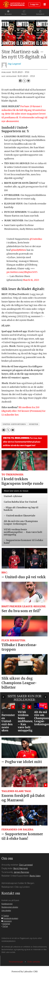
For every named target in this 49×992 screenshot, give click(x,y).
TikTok (5, 926)
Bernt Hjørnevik (20, 868)
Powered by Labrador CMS (25, 971)
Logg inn (34, 4)
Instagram (7, 921)
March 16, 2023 (31, 280)
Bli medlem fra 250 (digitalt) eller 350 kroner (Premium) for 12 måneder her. (23, 411)
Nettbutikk (39, 14)
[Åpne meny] (44, 4)
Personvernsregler (16, 962)
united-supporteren (14, 424)
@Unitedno (36, 239)
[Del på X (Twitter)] (24, 81)
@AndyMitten (18, 250)
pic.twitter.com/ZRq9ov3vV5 (22, 272)
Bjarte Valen (35, 876)
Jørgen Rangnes (21, 872)
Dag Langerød (26, 865)
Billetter (23, 14)
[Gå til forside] (14, 4)
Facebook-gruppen (10, 918)
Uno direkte (6, 911)
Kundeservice (7, 904)
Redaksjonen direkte (10, 907)
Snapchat (6, 924)
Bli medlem (8, 14)
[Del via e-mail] (28, 81)
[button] (4, 697)
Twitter (6, 916)
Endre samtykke (34, 962)
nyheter (33, 424)
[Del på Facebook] (20, 81)
